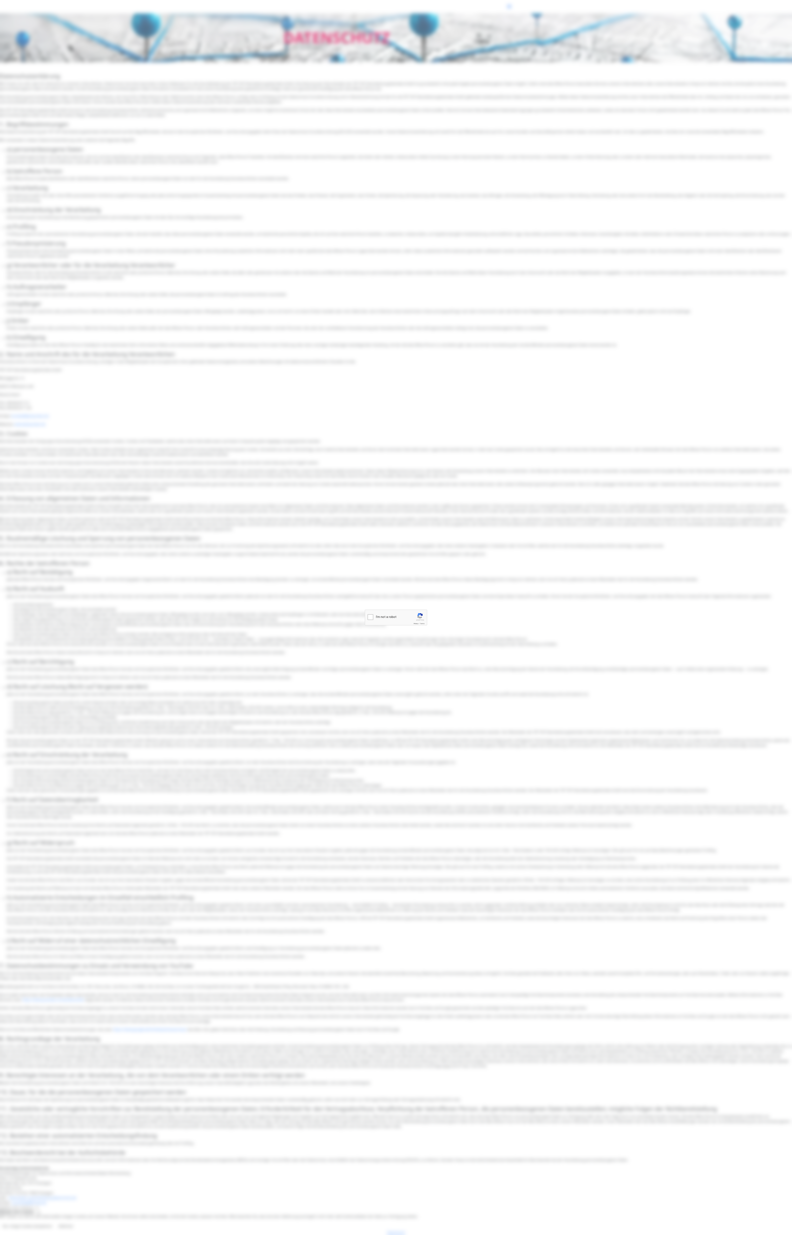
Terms (422, 624)
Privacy (416, 624)
